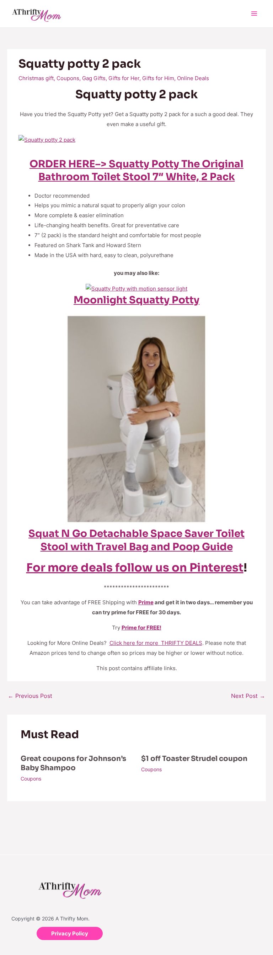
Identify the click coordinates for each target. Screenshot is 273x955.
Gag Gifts (94, 78)
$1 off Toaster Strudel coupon (194, 758)
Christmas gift (36, 78)
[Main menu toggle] (254, 13)
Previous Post (30, 695)
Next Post (248, 695)
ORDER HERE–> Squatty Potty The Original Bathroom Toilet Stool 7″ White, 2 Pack (136, 170)
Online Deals (193, 78)
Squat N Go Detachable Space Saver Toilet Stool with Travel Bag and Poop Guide (136, 540)
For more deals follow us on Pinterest (134, 567)
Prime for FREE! (141, 627)
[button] (70, 933)
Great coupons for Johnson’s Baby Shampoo (73, 763)
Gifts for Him (158, 78)
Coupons (68, 78)
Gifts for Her (123, 78)
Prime (146, 602)
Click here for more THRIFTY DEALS (155, 643)
